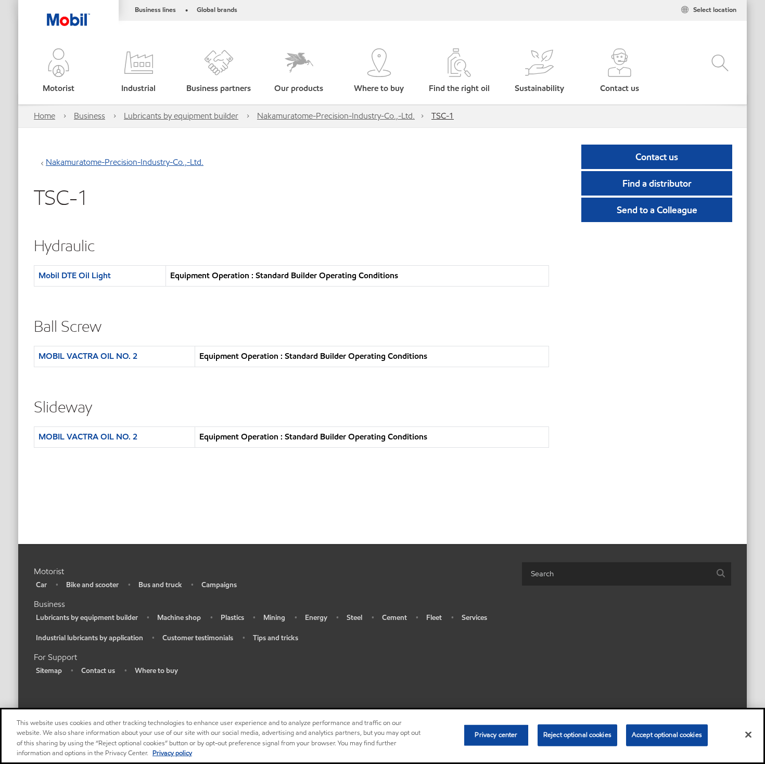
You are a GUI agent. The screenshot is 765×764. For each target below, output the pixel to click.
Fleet (434, 618)
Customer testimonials (197, 638)
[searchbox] (616, 574)
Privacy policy (172, 753)
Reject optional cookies (577, 735)
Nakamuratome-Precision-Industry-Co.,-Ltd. (336, 115)
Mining (274, 618)
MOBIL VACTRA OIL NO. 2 (88, 356)
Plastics (232, 618)
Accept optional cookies (667, 735)
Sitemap (49, 671)
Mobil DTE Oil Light (75, 275)
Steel (354, 618)
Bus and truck (160, 585)
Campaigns (219, 585)
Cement (394, 618)
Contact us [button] (656, 157)
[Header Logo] (68, 13)
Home (44, 115)
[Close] (748, 734)
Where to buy (156, 671)
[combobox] (626, 574)
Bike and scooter (92, 585)
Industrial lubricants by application (89, 638)
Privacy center (496, 735)
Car (41, 585)
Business (89, 115)
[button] (58, 71)
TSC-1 (442, 115)
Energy (316, 618)
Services (474, 618)
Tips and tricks (275, 638)
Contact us (98, 671)
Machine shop (179, 618)
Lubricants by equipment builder (181, 115)
